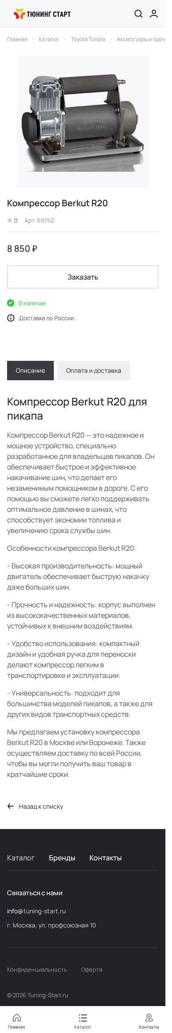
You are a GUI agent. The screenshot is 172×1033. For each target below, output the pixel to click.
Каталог (21, 858)
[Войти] (154, 13)
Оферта (91, 969)
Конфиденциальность (37, 969)
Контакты (106, 858)
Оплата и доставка (93, 370)
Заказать (82, 277)
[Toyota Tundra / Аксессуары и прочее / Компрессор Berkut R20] (83, 122)
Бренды (62, 858)
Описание (30, 370)
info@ (15, 911)
